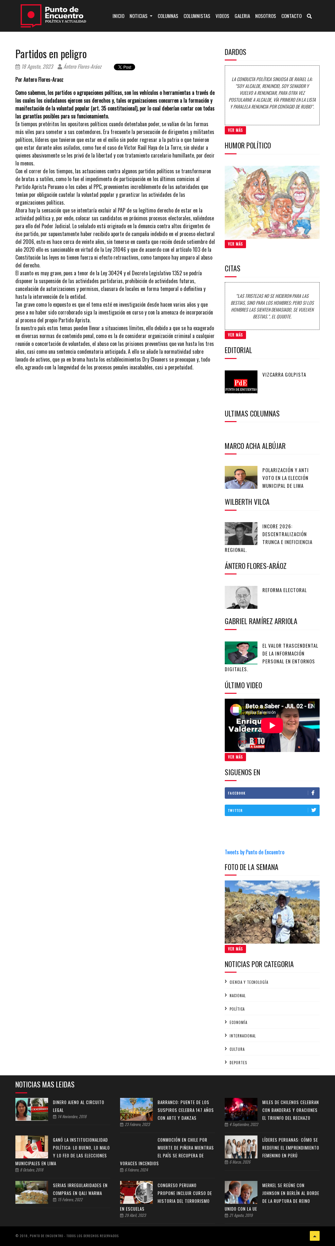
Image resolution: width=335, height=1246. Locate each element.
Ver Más (235, 130)
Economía (238, 1022)
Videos (222, 15)
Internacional (243, 1035)
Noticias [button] (139, 15)
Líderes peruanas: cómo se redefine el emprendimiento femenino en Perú (290, 1147)
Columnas (168, 15)
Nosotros (265, 15)
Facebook (237, 793)
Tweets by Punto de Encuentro (254, 852)
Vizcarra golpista (284, 374)
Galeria (242, 15)
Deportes (238, 1062)
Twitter (235, 810)
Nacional (238, 995)
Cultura (237, 1049)
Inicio (120, 15)
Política (237, 1009)
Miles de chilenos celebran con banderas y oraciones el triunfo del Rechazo (290, 1110)
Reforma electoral (284, 589)
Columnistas (197, 15)
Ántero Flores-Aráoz (81, 66)
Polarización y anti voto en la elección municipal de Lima (285, 477)
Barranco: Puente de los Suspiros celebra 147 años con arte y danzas (186, 1110)
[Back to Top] (315, 1236)
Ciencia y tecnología (249, 982)
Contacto (291, 15)
